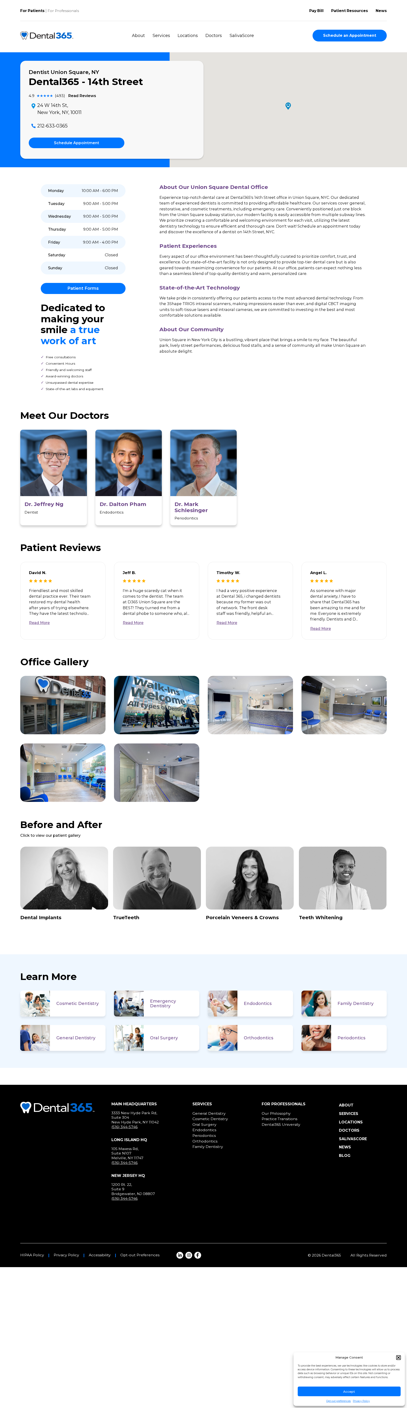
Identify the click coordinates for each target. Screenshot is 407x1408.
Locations (188, 35)
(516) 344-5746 (124, 1127)
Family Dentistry (356, 1003)
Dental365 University (281, 1124)
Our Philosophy (276, 1113)
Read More (39, 622)
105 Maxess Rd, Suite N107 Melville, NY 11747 (127, 1153)
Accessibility (100, 1255)
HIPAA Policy (32, 1255)
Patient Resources (349, 10)
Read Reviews (82, 95)
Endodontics (258, 1003)
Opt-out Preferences (139, 1255)
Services (161, 35)
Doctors (213, 35)
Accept (349, 1391)
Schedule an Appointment (349, 35)
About (138, 35)
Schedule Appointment (76, 143)
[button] (398, 1357)
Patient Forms (83, 288)
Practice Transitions (279, 1119)
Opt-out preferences (338, 1401)
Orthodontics (258, 1038)
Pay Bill (316, 10)
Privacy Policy (361, 1401)
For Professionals (63, 10)
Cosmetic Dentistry (77, 1003)
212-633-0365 (52, 126)
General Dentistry (75, 1038)
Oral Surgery (164, 1038)
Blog (344, 1155)
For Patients (32, 10)
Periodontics (351, 1038)
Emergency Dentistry (163, 1004)
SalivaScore (242, 35)
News (381, 10)
